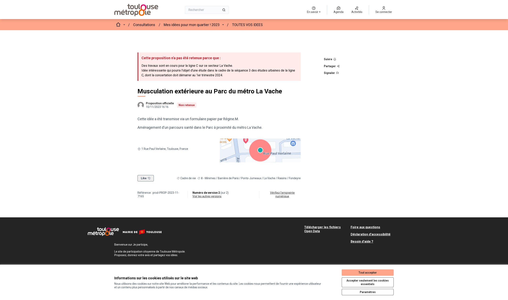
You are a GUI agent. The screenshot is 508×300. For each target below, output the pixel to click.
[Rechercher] (224, 10)
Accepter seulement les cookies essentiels (367, 282)
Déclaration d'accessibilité (371, 234)
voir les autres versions (206, 196)
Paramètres (368, 292)
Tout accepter (367, 272)
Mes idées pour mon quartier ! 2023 (191, 25)
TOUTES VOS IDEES (247, 25)
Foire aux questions (365, 227)
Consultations (144, 25)
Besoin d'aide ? (362, 241)
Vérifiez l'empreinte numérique (282, 194)
